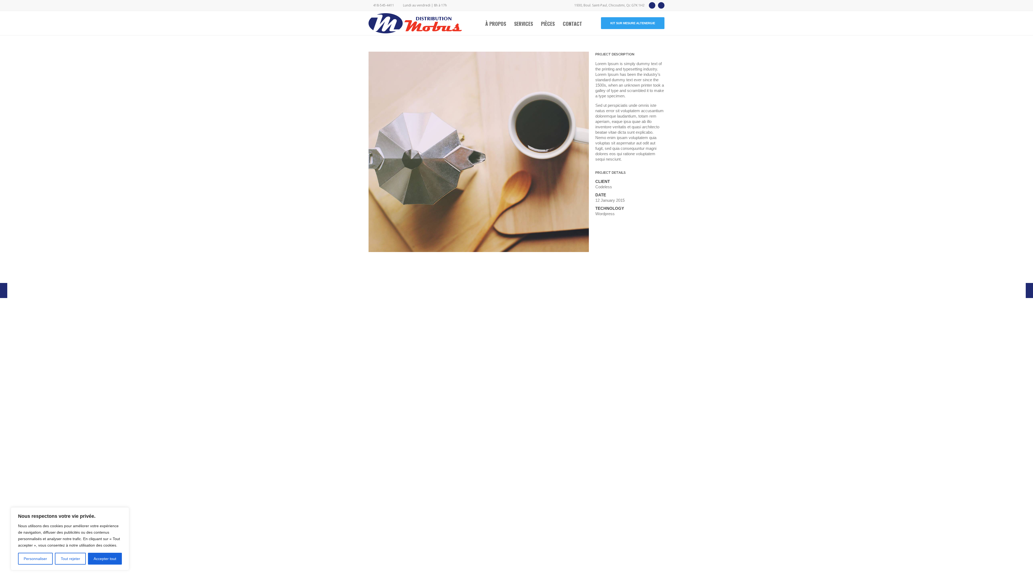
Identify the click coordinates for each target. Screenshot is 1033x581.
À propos (495, 24)
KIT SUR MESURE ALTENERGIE (632, 23)
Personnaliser (35, 559)
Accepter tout (105, 559)
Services (523, 24)
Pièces (548, 24)
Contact (572, 24)
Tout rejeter (70, 559)
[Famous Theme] (1029, 290)
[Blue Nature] (3, 290)
